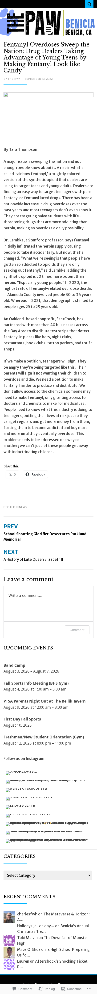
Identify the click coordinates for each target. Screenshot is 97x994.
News (23, 507)
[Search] (89, 4)
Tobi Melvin (27, 937)
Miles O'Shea (28, 949)
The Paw (14, 79)
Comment (77, 630)
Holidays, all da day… (35, 925)
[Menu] (48, 29)
